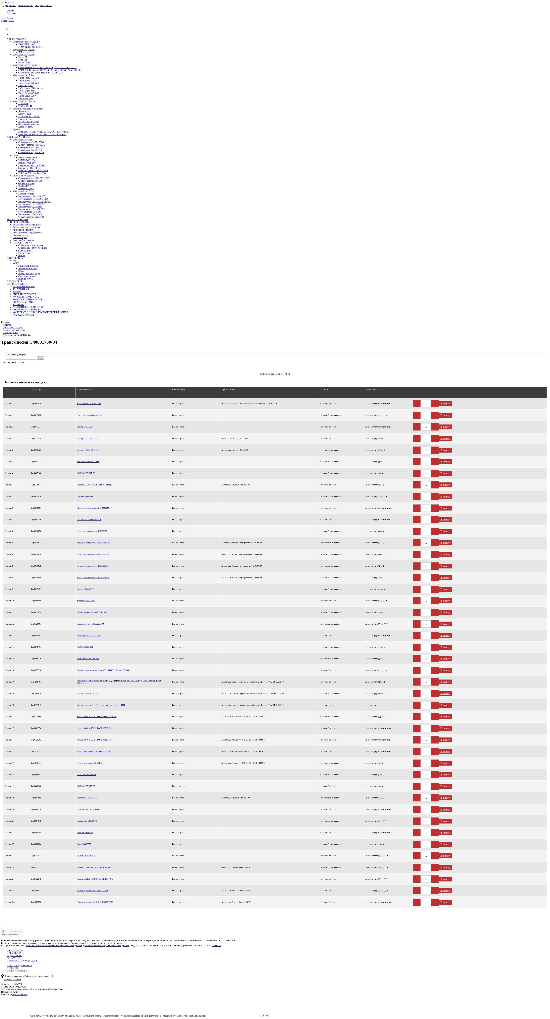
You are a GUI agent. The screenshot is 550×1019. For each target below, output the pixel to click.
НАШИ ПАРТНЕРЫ (17, 970)
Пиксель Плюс (19, 994)
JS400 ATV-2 (24, 186)
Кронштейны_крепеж (29, 116)
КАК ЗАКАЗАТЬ (15, 953)
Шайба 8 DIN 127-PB (86, 473)
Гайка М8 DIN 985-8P (86, 775)
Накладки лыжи (20, 235)
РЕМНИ (17, 291)
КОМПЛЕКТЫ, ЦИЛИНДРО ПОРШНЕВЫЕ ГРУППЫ (40, 312)
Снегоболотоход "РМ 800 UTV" (34, 178)
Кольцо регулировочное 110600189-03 (93, 566)
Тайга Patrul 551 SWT (28, 83)
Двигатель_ (24, 111)
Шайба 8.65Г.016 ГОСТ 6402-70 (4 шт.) (94, 485)
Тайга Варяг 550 (26, 90)
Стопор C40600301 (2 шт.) (88, 450)
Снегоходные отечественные (32, 248)
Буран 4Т (22, 60)
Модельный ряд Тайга (23, 75)
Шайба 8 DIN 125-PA (86, 786)
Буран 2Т (22, 57)
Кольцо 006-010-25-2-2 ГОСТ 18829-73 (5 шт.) (97, 717)
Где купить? (9, 5)
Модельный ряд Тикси (24, 101)
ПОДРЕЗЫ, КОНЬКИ (23, 315)
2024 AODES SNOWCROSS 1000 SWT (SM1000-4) (43, 132)
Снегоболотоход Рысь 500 (31, 217)
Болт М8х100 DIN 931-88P (88, 809)
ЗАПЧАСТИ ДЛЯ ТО (17, 284)
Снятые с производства (24, 175)
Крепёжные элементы (23, 230)
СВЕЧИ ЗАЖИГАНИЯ (24, 302)
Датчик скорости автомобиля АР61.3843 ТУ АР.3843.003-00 (103, 670)
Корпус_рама (24, 114)
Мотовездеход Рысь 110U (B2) (33, 199)
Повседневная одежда (29, 273)
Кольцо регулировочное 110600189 (92, 531)
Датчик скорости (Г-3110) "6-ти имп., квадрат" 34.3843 (101, 705)
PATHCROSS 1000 (27, 157)
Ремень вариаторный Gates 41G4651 (92, 890)
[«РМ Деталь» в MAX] (18, 984)
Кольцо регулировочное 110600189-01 (93, 543)
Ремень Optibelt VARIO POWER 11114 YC (95, 879)
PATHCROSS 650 (27, 160)
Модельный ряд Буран (24, 54)
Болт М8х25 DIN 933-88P (88, 659)
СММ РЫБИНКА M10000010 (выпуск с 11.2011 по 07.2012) (47, 67)
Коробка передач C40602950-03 (90, 624)
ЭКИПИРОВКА (15, 258)
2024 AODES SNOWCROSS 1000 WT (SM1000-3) (42, 134)
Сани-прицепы (20, 237)
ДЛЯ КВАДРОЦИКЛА (18, 137)
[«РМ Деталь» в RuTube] (5, 984)
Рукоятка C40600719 (85, 589)
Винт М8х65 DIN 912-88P (88, 462)
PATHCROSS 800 (27, 163)
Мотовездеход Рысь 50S (30, 214)
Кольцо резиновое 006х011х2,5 (90, 763)
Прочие (16, 129)
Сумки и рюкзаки (27, 276)
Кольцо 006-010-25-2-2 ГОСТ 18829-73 (94, 728)
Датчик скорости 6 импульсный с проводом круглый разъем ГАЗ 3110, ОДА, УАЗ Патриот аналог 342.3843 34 (119, 682)
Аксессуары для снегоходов (26, 227)
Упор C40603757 (84, 844)
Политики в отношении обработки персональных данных (177, 1016)
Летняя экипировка (27, 268)
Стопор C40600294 (85, 427)
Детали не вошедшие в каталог (28, 108)
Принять (265, 1016)
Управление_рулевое (28, 121)
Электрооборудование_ (29, 124)
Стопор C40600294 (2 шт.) (88, 438)
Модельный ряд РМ (22, 139)
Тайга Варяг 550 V (27, 96)
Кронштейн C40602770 (87, 821)
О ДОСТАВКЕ (14, 955)
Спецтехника (24, 250)
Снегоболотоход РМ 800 (30, 150)
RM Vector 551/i (26, 52)
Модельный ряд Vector (24, 49)
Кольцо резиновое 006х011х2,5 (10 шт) (94, 751)
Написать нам (25, 5)
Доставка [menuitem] (11, 13)
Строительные (25, 253)
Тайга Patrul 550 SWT (28, 78)
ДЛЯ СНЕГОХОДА (16, 39)
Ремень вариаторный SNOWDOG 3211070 (95, 902)
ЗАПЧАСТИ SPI (21, 289)
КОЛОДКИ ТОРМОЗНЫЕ (26, 297)
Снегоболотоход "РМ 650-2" (32, 145)
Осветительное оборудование (27, 232)
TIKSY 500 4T (25, 106)
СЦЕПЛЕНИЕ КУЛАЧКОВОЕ (28, 309)
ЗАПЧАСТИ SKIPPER (24, 286)
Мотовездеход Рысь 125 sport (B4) (34, 201)
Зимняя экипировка (28, 266)
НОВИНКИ (13, 968)
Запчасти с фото (26, 193)
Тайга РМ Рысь (25, 98)
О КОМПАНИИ (15, 950)
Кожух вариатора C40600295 (89, 415)
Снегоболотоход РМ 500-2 (31, 142)
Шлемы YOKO (25, 279)
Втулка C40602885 (85, 496)
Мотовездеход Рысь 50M (30, 212)
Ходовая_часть (25, 127)
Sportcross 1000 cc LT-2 (29, 168)
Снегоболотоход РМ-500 (30, 181)
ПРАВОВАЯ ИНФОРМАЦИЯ (22, 960)
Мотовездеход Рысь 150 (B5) (32, 204)
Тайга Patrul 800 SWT (28, 93)
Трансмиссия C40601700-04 (89, 404)
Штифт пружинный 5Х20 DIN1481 (92, 612)
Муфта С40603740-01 (86, 601)
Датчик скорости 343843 (87, 693)
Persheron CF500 (26, 188)
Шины (21, 255)
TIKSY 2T (23, 103)
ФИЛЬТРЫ (18, 304)
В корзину (445, 403)
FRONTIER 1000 (26, 44)
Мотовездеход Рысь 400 (30, 206)
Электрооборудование (23, 240)
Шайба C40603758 (85, 833)
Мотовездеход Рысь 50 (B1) (31, 209)
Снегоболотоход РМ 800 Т (31, 152)
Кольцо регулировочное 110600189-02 (93, 554)
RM (14, 260)
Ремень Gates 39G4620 (86, 856)
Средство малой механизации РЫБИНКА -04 (40, 72)
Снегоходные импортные (30, 245)
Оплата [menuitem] (10, 10)
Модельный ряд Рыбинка (25, 65)
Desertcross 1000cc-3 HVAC (31, 165)
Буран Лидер (24, 62)
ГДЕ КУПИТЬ (14, 958)
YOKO (16, 263)
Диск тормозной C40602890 (89, 635)
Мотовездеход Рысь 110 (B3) (32, 196)
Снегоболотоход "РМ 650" (31, 147)
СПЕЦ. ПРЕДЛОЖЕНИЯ (19, 965)
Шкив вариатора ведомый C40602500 (93, 508)
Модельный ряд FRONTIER (26, 42)
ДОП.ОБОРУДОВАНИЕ (19, 222)
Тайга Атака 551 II (27, 80)
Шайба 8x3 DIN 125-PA (87, 798)
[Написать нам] (3, 24)
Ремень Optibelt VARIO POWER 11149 (93, 867)
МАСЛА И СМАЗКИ (17, 219)
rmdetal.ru (216, 945)
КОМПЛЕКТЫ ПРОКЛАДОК (28, 299)
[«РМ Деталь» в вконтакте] (12, 984)
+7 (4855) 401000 (43, 5)
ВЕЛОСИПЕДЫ (15, 281)
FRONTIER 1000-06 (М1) (30, 47)
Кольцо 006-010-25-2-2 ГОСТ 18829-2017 (95, 740)
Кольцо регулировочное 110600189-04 (93, 577)
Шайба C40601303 (85, 647)
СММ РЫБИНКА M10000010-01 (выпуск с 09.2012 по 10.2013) (49, 70)
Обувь (21, 271)
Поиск (40, 358)
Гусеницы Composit (22, 242)
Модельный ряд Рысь (23, 191)
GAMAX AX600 (26, 183)
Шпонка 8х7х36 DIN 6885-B (89, 520)
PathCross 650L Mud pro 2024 (32, 173)
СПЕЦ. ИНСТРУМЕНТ (24, 294)
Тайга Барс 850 (25, 85)
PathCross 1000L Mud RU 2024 (33, 170)
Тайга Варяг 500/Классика (31, 88)
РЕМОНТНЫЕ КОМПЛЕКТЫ (28, 307)
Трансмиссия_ (25, 119)
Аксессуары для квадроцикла (27, 224)
